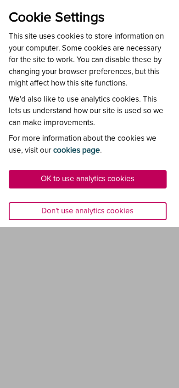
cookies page (76, 150)
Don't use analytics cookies (87, 211)
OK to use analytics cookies (87, 179)
